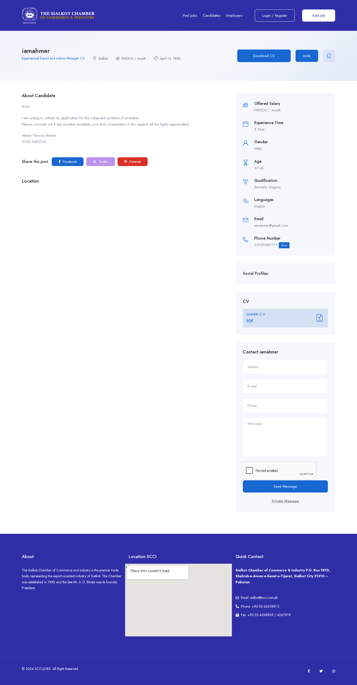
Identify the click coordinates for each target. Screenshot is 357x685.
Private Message (285, 501)
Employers (234, 15)
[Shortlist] (329, 56)
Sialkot (103, 58)
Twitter (103, 161)
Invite (307, 55)
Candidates (212, 15)
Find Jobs (190, 15)
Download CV (264, 55)
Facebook (69, 161)
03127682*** (270, 245)
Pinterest (134, 161)
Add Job (318, 15)
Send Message (285, 486)
